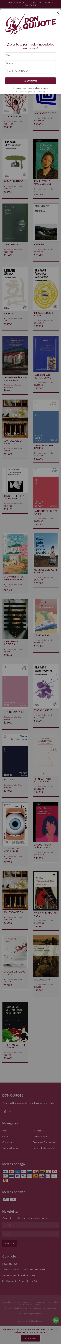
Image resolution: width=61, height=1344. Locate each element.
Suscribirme (30, 80)
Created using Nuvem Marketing (30, 91)
